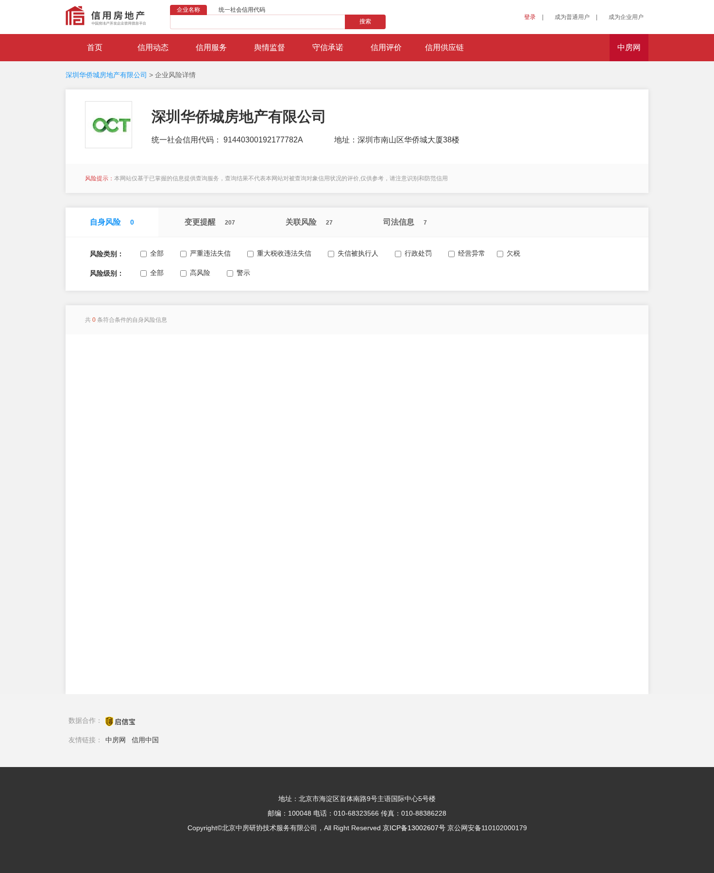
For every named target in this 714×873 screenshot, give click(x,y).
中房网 (115, 740)
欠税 (513, 253)
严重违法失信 (210, 253)
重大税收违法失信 (284, 253)
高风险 (200, 273)
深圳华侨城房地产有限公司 (106, 75)
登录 (530, 17)
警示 (243, 273)
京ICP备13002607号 (414, 828)
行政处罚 (418, 253)
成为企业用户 (626, 17)
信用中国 (145, 740)
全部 (157, 253)
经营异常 (471, 253)
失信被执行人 (358, 253)
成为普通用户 (572, 17)
